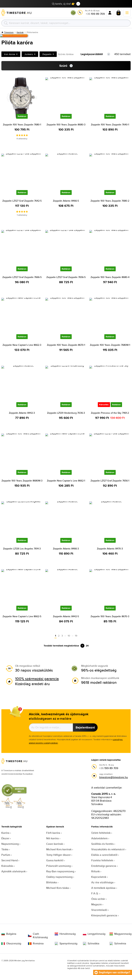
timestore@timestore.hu (113, 777)
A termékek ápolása (103, 888)
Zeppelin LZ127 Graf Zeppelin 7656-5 (66, 277)
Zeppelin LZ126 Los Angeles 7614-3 (22, 548)
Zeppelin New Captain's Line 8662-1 (66, 480)
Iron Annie (9, 54)
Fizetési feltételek (102, 860)
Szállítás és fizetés (102, 844)
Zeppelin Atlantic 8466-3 (66, 548)
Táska (4, 849)
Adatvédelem (99, 838)
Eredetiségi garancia (103, 866)
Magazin (96, 904)
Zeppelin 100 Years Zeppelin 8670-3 (110, 616)
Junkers (28, 54)
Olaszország (13, 943)
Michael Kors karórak (59, 849)
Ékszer (5, 838)
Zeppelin (47, 54)
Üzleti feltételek (101, 833)
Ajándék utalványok (13, 871)
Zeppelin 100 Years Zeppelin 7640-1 (110, 124)
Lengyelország (96, 934)
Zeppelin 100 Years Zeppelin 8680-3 (66, 124)
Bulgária (11, 934)
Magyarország (122, 934)
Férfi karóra (53, 833)
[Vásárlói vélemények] (14, 35)
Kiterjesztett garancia (104, 915)
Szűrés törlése (66, 54)
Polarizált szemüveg (58, 866)
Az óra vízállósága (102, 882)
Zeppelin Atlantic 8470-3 (110, 548)
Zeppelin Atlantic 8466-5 (66, 200)
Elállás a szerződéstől (104, 855)
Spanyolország (68, 943)
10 (69, 635)
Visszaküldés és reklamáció (108, 849)
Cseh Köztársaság (40, 935)
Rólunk (95, 871)
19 (76, 635)
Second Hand (9, 860)
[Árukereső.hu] (73, 14)
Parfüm (5, 855)
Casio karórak (54, 844)
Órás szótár (98, 899)
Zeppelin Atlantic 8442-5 (66, 616)
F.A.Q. (95, 893)
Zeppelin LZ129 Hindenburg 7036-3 (66, 413)
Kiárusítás (7, 866)
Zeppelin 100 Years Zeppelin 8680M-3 (22, 480)
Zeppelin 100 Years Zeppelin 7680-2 (110, 200)
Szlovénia (120, 943)
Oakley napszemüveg (59, 877)
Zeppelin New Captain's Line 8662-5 (22, 616)
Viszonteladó (99, 910)
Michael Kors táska (57, 888)
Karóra (5, 833)
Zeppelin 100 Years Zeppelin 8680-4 (110, 277)
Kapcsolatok (98, 877)
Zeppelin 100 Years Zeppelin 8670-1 (66, 345)
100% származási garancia (37, 678)
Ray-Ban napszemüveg (60, 871)
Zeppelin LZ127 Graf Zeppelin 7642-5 (22, 200)
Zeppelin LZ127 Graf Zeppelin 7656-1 (110, 480)
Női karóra (52, 838)
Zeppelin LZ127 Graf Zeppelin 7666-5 (22, 277)
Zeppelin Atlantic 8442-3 (22, 413)
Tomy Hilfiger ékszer (58, 855)
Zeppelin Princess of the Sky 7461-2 (110, 413)
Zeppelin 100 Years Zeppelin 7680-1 (22, 124)
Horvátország (67, 934)
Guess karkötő (54, 860)
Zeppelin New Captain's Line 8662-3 (22, 345)
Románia (38, 943)
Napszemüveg (10, 844)
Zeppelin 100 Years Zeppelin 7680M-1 (110, 345)
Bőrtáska (51, 882)
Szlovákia (93, 943)
